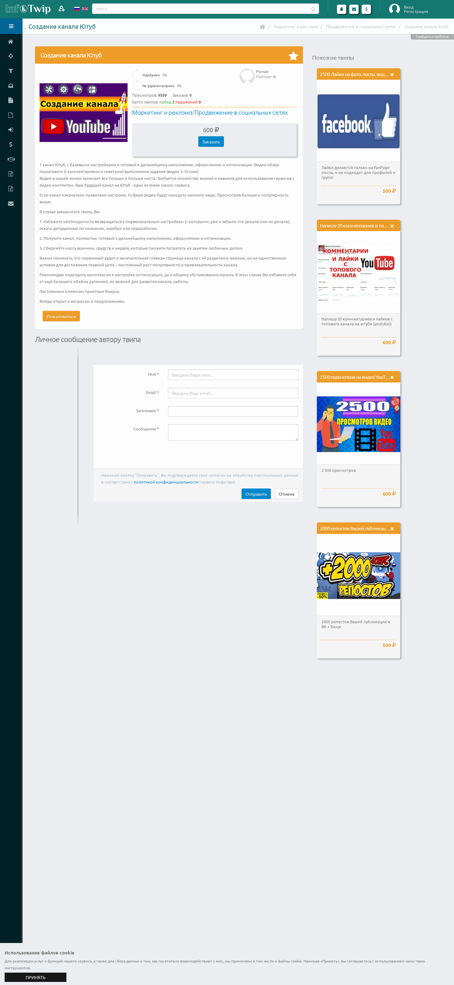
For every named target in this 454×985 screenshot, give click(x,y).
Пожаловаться (61, 316)
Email (151, 392)
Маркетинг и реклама (295, 26)
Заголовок (146, 410)
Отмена (286, 494)
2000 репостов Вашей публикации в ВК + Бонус (368, 528)
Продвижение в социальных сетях (361, 26)
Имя (152, 374)
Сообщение (144, 428)
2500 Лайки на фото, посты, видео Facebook (364, 74)
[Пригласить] (61, 8)
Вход (409, 7)
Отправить (256, 494)
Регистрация (416, 11)
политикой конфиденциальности (166, 481)
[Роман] (247, 71)
